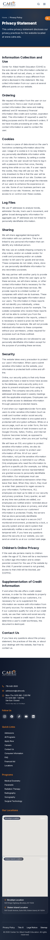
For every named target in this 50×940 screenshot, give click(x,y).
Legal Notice (32, 927)
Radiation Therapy (12, 789)
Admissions (9, 733)
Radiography (10, 793)
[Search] (38, 4)
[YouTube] (26, 716)
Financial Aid (10, 761)
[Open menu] (44, 4)
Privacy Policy (9, 927)
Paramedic (9, 785)
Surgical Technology (13, 801)
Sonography (10, 797)
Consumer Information (14, 753)
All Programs (10, 737)
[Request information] (47, 18)
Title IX (21, 927)
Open (43, 818)
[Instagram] (4, 716)
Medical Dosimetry (12, 781)
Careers (8, 745)
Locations (9, 765)
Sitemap (44, 927)
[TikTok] (19, 716)
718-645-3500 (12, 686)
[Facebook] (11, 716)
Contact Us (9, 749)
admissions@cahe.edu (15, 691)
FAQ (6, 757)
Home (4, 17)
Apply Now (9, 741)
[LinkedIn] (33, 716)
